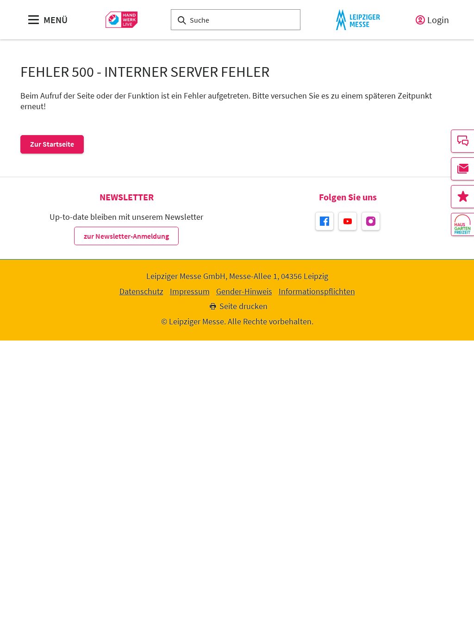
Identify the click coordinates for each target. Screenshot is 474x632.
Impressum (190, 291)
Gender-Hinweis (244, 291)
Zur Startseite (52, 144)
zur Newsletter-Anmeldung (126, 236)
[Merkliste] (462, 196)
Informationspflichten (317, 291)
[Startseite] (121, 19)
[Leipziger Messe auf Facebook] (324, 221)
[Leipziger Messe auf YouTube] (347, 221)
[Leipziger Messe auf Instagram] (371, 221)
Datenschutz (141, 291)
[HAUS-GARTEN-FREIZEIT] (462, 224)
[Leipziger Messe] (358, 19)
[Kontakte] (462, 141)
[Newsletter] (462, 168)
